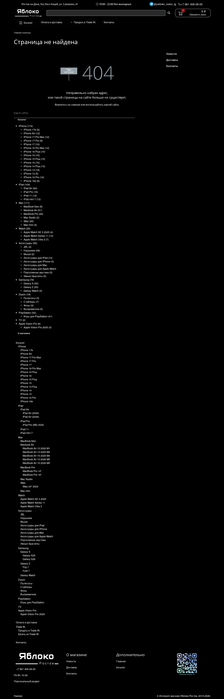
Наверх (18, 696)
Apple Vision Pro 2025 (32, 614)
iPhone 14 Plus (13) (34, 166)
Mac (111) (24, 203)
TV (19, 607)
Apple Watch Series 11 (32, 502)
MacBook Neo (28, 441)
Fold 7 (26, 571)
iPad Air (24, 409)
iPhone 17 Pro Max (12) (36, 137)
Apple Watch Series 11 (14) (38, 236)
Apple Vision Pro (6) (30, 323)
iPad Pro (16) (31, 192)
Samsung (23, 548)
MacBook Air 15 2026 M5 (36, 463)
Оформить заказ (197, 14)
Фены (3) (29, 305)
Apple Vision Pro (27, 610)
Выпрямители (28, 594)
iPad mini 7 (26, 433)
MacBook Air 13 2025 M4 (36, 452)
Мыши (24, 521)
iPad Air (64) (30, 188)
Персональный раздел (26, 681)
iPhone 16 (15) (32, 155)
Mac (20, 437)
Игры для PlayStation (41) (38, 316)
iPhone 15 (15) (32, 162)
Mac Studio (26, 479)
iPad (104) (24, 184)
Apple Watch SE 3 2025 (33, 499)
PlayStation (24, 598)
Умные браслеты (29, 543)
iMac (23, 483)
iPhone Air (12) (32, 133)
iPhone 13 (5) (31, 173)
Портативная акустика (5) (38, 272)
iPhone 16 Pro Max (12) (36, 148)
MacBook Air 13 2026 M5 (36, 459)
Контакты (21, 642)
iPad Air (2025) (31, 413)
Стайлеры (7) (31, 301)
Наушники (26, 518)
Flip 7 (26, 567)
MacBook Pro (27, 467)
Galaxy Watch (27, 575)
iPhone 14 (26, 390)
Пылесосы (26, 583)
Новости (171, 54)
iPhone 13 (26, 394)
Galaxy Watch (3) (33, 290)
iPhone (22, 346)
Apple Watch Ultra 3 (31, 506)
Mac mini (25, 491)
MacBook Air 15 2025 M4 (36, 455)
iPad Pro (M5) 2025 (33, 425)
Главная (121, 661)
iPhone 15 (26, 383)
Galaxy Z (25, 563)
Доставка (172, 60)
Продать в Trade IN (29, 630)
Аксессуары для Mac (35, 265)
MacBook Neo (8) (33, 206)
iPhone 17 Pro (28, 361)
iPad (20, 405)
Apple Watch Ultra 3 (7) (36, 239)
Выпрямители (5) (33, 309)
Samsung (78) (26, 279)
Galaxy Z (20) (31, 287)
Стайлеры (26, 587)
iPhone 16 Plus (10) (34, 151)
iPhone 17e (26, 350)
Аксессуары (25, 510)
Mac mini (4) (30, 225)
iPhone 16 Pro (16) (34, 177)
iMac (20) (29, 221)
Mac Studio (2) (31, 217)
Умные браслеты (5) (35, 276)
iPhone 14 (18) (32, 170)
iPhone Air (26, 353)
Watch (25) (24, 228)
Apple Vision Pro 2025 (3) (38, 327)
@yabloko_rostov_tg (165, 4)
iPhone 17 (26, 364)
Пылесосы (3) (31, 298)
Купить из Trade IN (28, 634)
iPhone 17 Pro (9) (33, 140)
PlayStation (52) (27, 312)
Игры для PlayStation (32, 602)
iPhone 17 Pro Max (30, 357)
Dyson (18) (25, 294)
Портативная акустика (33, 540)
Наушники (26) (32, 250)
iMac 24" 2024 (30, 486)
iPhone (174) (26, 126)
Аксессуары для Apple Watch (40, 268)
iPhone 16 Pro (28, 397)
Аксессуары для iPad (32, 525)
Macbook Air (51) (33, 210)
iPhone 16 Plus (28, 372)
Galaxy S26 (29, 559)
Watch (21, 495)
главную (75, 104)
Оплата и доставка (26, 622)
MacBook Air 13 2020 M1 (36, 448)
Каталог (20, 342)
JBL (22, 514)
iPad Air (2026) (31, 416)
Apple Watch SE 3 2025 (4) (38, 232)
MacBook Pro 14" (32, 471)
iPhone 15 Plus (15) (34, 159)
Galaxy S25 (29, 555)
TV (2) (22, 320)
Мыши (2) (29, 254)
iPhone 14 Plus (28, 386)
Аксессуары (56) (28, 243)
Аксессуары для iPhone (33, 529)
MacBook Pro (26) (33, 214)
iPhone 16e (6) (32, 181)
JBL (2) (27, 247)
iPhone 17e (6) (32, 129)
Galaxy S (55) (31, 283)
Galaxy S (25, 551)
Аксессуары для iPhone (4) (39, 261)
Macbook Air (27, 444)
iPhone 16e (26, 401)
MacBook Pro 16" (32, 474)
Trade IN (20, 627)
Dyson (21, 579)
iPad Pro (25, 421)
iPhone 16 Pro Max (30, 368)
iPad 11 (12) (30, 195)
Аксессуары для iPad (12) (38, 257)
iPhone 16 (26, 375)
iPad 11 (24, 429)
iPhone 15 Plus (28, 379)
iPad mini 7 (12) (32, 199)
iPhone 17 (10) (32, 144)
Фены (23, 590)
